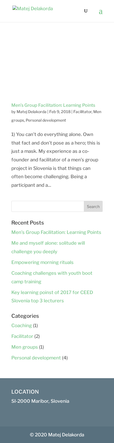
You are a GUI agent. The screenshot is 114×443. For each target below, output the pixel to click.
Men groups (24, 347)
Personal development (46, 120)
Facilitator (82, 111)
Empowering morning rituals (42, 262)
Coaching (21, 325)
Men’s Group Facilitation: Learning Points (53, 105)
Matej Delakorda (31, 111)
